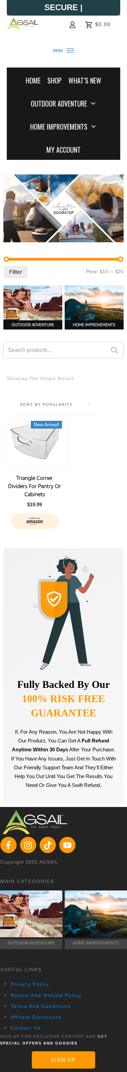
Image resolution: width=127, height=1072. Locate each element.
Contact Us (25, 1028)
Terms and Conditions (40, 1006)
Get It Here (34, 521)
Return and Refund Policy (46, 995)
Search (114, 350)
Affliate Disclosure (36, 1017)
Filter (15, 272)
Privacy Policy (29, 984)
